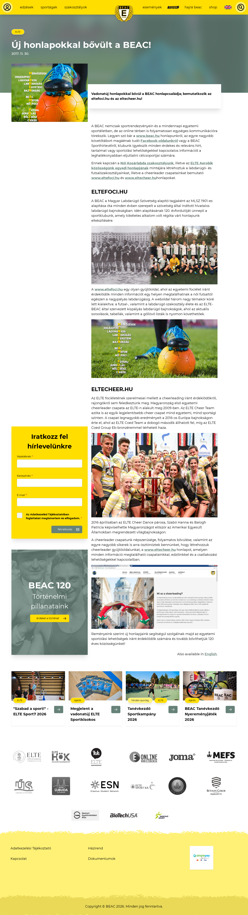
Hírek (173, 7)
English (211, 654)
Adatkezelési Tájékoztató (31, 848)
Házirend (95, 848)
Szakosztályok (75, 7)
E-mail (22, 495)
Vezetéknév (25, 456)
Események (152, 7)
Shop (213, 7)
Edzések (26, 7)
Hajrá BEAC (193, 7)
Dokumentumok (101, 859)
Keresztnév (25, 475)
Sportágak (49, 7)
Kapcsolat (19, 859)
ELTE (18, 31)
